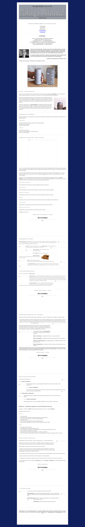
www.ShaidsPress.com (51, 512)
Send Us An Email (42, 30)
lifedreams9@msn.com (59, 512)
